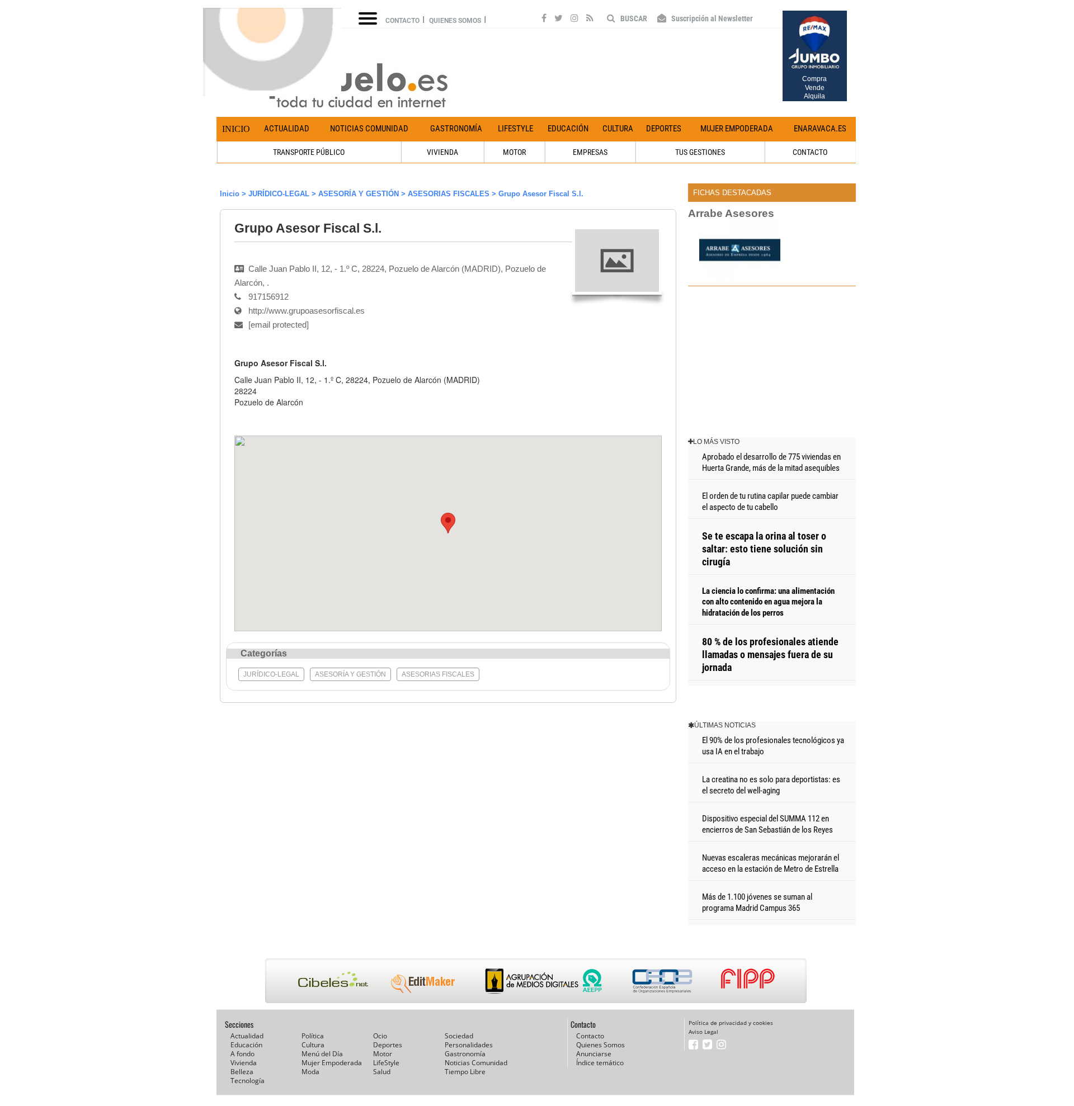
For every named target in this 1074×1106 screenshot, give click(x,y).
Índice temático (600, 1062)
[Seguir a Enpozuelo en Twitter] (558, 19)
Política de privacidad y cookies (731, 1023)
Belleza (241, 1071)
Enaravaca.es (820, 129)
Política (313, 1036)
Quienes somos (455, 21)
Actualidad (286, 129)
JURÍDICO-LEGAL (278, 194)
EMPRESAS (590, 152)
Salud (381, 1071)
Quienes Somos (600, 1045)
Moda (310, 1071)
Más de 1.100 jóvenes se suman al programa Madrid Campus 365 (757, 902)
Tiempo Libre (465, 1071)
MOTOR (514, 152)
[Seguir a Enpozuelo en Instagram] (574, 19)
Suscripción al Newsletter (711, 18)
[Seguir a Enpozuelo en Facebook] (544, 19)
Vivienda (243, 1062)
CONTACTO (810, 152)
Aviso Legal (703, 1032)
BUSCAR (633, 18)
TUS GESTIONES (700, 152)
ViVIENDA (442, 152)
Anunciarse (593, 1053)
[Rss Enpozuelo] (590, 19)
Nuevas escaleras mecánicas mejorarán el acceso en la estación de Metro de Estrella (770, 863)
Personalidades (469, 1045)
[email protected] (264, 413)
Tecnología (247, 1080)
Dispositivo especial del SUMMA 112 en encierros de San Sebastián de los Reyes (767, 824)
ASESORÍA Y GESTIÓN (358, 194)
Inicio (236, 129)
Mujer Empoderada (736, 129)
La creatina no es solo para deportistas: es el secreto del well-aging (771, 785)
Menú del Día (322, 1053)
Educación (568, 129)
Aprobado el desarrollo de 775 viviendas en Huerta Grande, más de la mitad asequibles (771, 462)
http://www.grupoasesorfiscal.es (306, 310)
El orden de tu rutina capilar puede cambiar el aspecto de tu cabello (770, 501)
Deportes (663, 129)
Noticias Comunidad (369, 129)
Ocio (380, 1036)
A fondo (242, 1053)
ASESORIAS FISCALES (448, 194)
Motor (382, 1053)
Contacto (402, 21)
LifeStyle (515, 129)
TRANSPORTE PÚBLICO (309, 152)
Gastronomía (456, 129)
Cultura (617, 129)
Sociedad (459, 1036)
